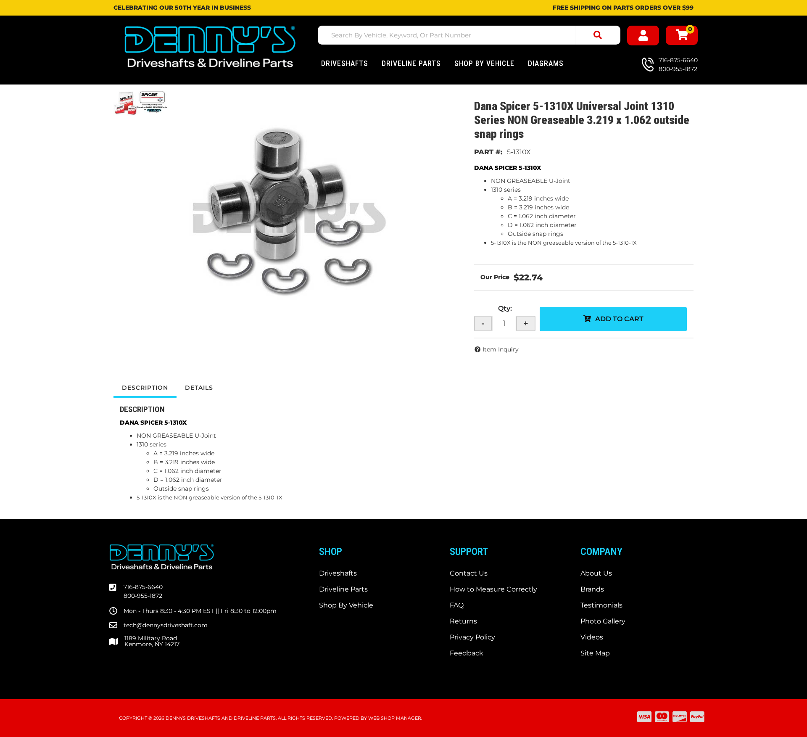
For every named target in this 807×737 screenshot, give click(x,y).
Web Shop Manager (394, 718)
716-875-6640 (143, 587)
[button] (469, 35)
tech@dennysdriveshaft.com (166, 625)
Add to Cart (619, 319)
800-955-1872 (143, 596)
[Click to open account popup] (643, 35)
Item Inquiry (501, 349)
